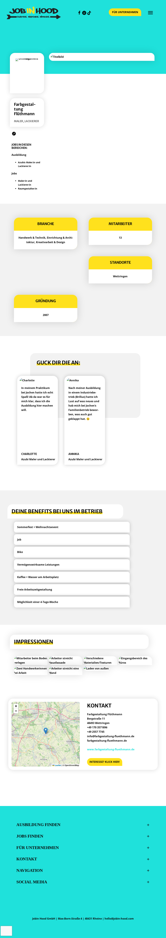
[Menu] (150, 13)
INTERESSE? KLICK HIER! (104, 762)
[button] (79, 13)
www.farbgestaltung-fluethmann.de (110, 749)
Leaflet (57, 765)
